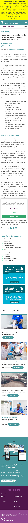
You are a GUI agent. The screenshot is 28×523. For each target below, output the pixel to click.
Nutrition (7, 254)
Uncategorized (21, 49)
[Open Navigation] (26, 22)
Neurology (7, 252)
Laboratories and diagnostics (13, 247)
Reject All (14, 212)
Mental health (8, 249)
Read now (7, 337)
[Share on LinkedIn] (13, 228)
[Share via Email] (16, 228)
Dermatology (8, 243)
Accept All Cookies (14, 216)
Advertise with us (18, 498)
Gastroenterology (9, 245)
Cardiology (7, 241)
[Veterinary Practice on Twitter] (9, 490)
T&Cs (15, 504)
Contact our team (18, 496)
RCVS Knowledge (9, 260)
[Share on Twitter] (8, 228)
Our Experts (3, 501)
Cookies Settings (14, 208)
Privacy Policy (17, 506)
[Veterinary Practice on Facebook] (14, 490)
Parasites (7, 256)
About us (16, 493)
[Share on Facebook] (11, 228)
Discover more (7, 481)
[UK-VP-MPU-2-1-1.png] (14, 274)
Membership (4, 493)
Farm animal (12, 49)
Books (15, 501)
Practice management (10, 258)
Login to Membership (8, 26)
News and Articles (5, 498)
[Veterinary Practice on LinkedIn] (18, 490)
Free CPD (3, 496)
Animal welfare (8, 239)
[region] (14, 209)
